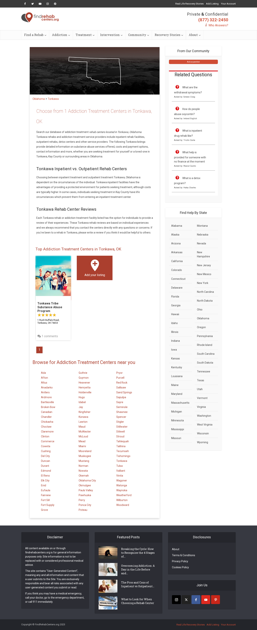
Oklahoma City (87, 480)
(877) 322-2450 (213, 20)
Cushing (46, 451)
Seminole (122, 407)
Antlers (45, 392)
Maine (175, 385)
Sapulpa (121, 397)
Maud (82, 426)
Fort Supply (47, 504)
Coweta (45, 446)
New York (202, 282)
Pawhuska (85, 495)
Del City (45, 456)
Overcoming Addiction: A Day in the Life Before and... (138, 569)
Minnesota (177, 420)
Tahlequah (122, 441)
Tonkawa (121, 460)
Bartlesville (47, 402)
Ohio (199, 309)
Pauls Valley (86, 490)
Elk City (45, 480)
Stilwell (120, 431)
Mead (82, 441)
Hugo (82, 397)
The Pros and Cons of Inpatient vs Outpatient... (137, 584)
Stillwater (122, 426)
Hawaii (175, 314)
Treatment (84, 35)
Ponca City (85, 504)
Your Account (228, 3)
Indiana (175, 340)
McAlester (85, 431)
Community (137, 35)
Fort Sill (45, 500)
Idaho (174, 323)
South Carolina (205, 353)
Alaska (175, 234)
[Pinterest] (215, 599)
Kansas (175, 358)
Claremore (47, 431)
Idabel (82, 402)
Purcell (120, 377)
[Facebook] (196, 599)
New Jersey (204, 265)
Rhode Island (204, 344)
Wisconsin (203, 433)
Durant (45, 465)
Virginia (201, 406)
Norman (83, 465)
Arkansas (176, 252)
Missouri (176, 438)
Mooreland (85, 451)
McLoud (83, 436)
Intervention (110, 35)
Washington (204, 415)
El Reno (45, 475)
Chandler (46, 416)
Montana (202, 225)
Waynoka (121, 490)
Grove (44, 509)
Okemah (84, 475)
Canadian (46, 411)
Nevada (201, 243)
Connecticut (178, 278)
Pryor (119, 372)
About (193, 35)
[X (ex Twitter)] (186, 599)
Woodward (122, 504)
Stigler (120, 421)
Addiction (59, 35)
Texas (200, 380)
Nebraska (202, 234)
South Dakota (205, 362)
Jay (81, 407)
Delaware (176, 287)
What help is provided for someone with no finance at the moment (190, 157)
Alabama (176, 225)
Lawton (83, 421)
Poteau (83, 509)
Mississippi (177, 429)
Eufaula (45, 490)
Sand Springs (124, 392)
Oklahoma (203, 318)
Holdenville (85, 392)
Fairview (46, 495)
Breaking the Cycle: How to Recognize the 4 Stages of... (138, 552)
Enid (43, 485)
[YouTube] (205, 599)
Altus (44, 382)
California (177, 261)
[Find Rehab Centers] (40, 17)
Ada (43, 372)
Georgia (175, 305)
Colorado (176, 270)
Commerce (47, 441)
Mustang (84, 460)
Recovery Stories (167, 35)
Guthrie (83, 372)
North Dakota (205, 300)
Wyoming (202, 442)
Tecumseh (122, 451)
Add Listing (212, 3)
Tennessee (203, 371)
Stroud (120, 436)
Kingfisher (84, 411)
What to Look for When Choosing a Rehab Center (137, 601)
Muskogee (85, 456)
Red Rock (121, 382)
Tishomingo (123, 456)
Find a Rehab (33, 35)
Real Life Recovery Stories (189, 3)
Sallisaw (121, 387)
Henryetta (84, 387)
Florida (175, 296)
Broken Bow (48, 407)
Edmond (46, 470)
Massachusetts (180, 402)
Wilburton (122, 500)
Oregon (201, 327)
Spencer (121, 416)
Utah (200, 389)
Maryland (176, 393)
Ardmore (46, 397)
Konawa (83, 416)
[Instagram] (176, 599)
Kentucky (176, 367)
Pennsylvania (205, 336)
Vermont (202, 398)
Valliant (120, 470)
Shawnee (122, 411)
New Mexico (204, 274)
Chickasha (47, 421)
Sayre (119, 402)
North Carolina (205, 291)
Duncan (45, 460)
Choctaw (46, 426)
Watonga (121, 485)
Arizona (176, 243)
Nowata (83, 470)
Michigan (176, 411)
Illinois (174, 331)
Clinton (45, 436)
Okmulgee (85, 485)
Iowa (174, 349)
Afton (44, 377)
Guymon (84, 377)
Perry (82, 500)
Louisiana (176, 376)
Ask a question (193, 62)
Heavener (84, 382)
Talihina (120, 446)
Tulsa (119, 465)
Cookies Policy (180, 567)
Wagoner (121, 480)
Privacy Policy (180, 561)
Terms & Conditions (183, 555)
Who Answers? (218, 25)
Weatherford (124, 495)
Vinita (119, 475)
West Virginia (204, 424)
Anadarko (47, 387)
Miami (82, 446)
